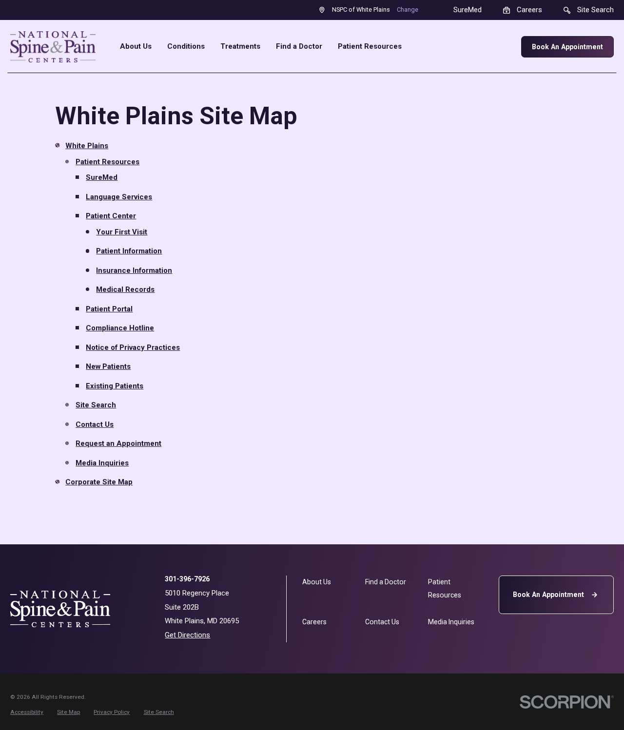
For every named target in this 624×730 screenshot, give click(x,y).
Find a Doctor (385, 582)
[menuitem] (26, 712)
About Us (316, 582)
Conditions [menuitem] (186, 46)
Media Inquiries (102, 463)
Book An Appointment (567, 47)
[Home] (53, 46)
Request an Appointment (118, 443)
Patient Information (129, 251)
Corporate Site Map (99, 482)
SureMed (101, 177)
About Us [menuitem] (136, 46)
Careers (314, 622)
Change (407, 9)
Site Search (96, 405)
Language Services (119, 196)
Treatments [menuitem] (240, 46)
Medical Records (125, 289)
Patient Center (111, 215)
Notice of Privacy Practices (133, 347)
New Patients (108, 366)
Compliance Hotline (120, 328)
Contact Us (95, 424)
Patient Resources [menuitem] (370, 46)
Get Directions (187, 635)
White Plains (86, 145)
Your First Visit (121, 232)
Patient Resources (107, 161)
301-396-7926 (187, 579)
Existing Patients (114, 386)
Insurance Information (134, 270)
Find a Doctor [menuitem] (299, 46)
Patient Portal (109, 309)
